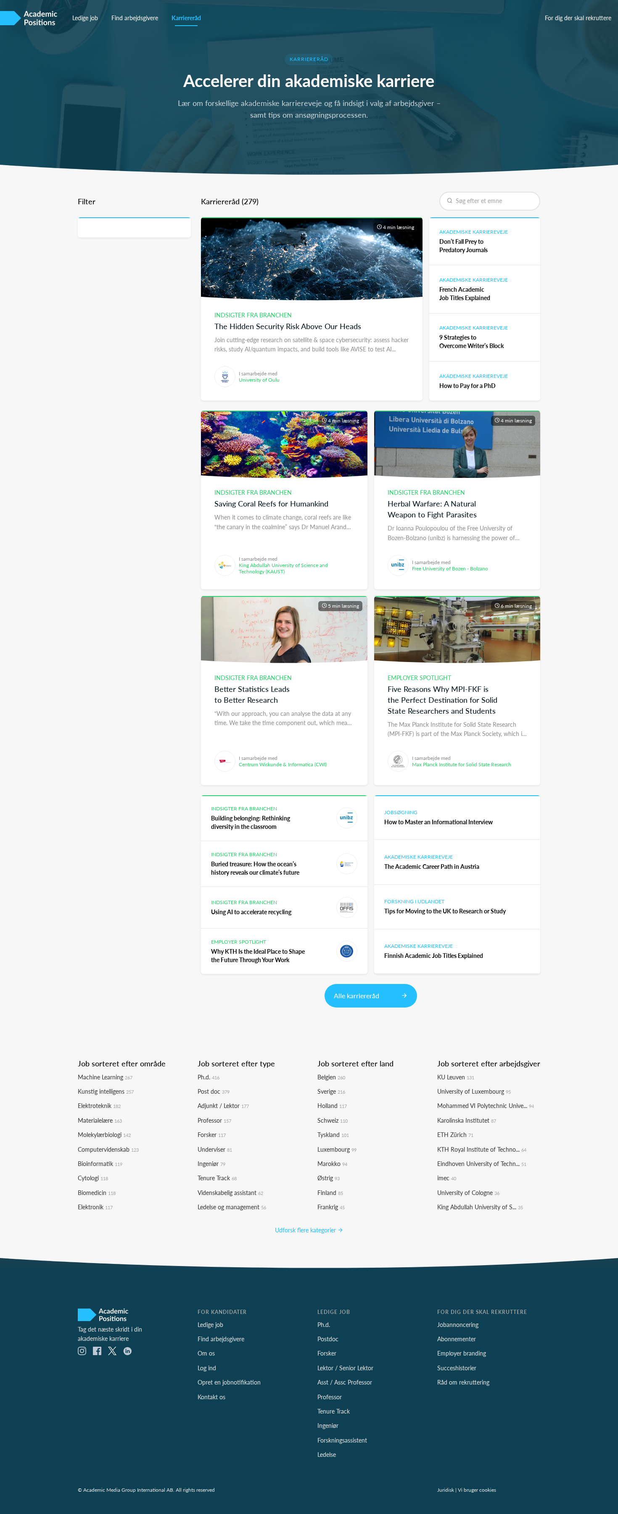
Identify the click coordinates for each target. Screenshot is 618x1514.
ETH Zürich (455, 1134)
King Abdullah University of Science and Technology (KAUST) (283, 568)
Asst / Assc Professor (344, 1382)
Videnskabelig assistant (230, 1192)
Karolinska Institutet (466, 1120)
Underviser (215, 1149)
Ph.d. (208, 1077)
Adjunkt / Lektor (223, 1105)
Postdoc (327, 1339)
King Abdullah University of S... (480, 1207)
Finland (330, 1192)
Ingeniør (211, 1163)
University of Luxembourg (474, 1091)
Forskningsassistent (342, 1440)
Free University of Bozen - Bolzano (450, 568)
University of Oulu (259, 379)
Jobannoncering (457, 1324)
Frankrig (331, 1207)
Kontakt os (211, 1397)
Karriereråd (186, 17)
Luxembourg (337, 1149)
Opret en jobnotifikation (229, 1382)
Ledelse (326, 1454)
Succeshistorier (456, 1368)
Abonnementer (456, 1339)
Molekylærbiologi (104, 1134)
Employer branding (461, 1353)
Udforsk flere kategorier (306, 1230)
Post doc (214, 1091)
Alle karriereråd (357, 995)
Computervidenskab (108, 1149)
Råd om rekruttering (463, 1382)
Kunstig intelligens (106, 1091)
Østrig (328, 1178)
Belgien (331, 1077)
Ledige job (85, 17)
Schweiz (332, 1120)
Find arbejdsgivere (134, 17)
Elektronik (95, 1207)
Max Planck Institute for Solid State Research (461, 764)
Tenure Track (217, 1178)
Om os (206, 1353)
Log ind (207, 1368)
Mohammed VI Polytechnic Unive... (485, 1105)
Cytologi (93, 1178)
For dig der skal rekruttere (578, 17)
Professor (214, 1120)
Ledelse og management (232, 1207)
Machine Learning (105, 1077)
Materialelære (100, 1120)
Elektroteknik (99, 1105)
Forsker (212, 1134)
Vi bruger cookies (477, 1489)
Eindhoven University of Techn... (481, 1163)
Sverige (331, 1091)
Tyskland (333, 1134)
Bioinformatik (100, 1163)
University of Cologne (468, 1192)
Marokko (332, 1163)
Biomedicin (97, 1192)
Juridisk (445, 1489)
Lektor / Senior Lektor (345, 1368)
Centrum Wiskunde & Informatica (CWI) (283, 764)
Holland (332, 1105)
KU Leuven (455, 1077)
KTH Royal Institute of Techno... (481, 1149)
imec (446, 1178)
